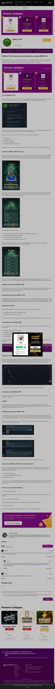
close (41, 333)
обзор (35, 347)
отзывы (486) (35, 350)
